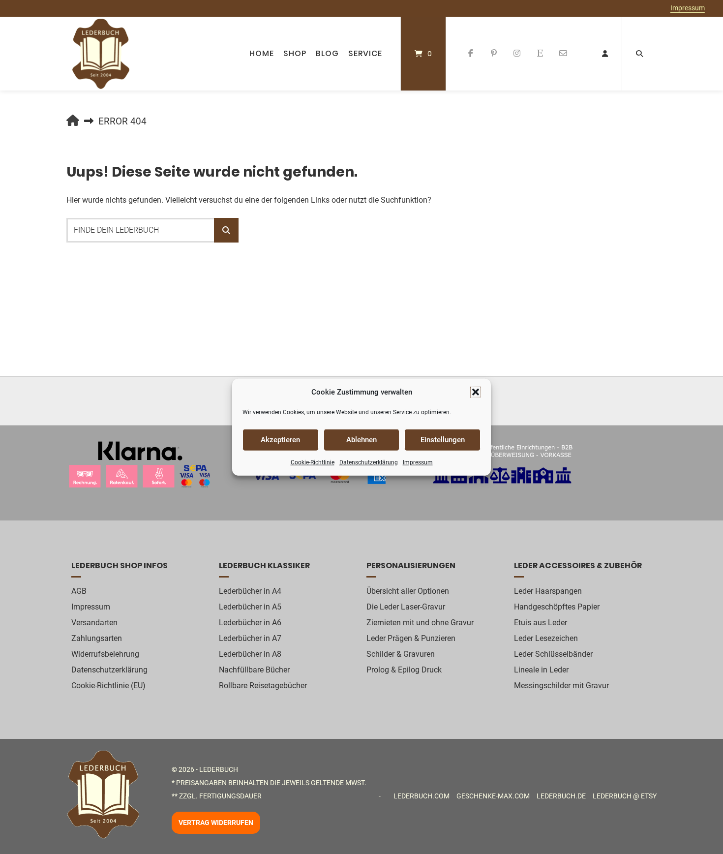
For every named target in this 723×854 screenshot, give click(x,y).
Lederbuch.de (561, 796)
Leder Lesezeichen (546, 638)
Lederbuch (218, 769)
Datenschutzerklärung (368, 461)
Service (365, 53)
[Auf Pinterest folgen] (494, 54)
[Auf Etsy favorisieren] (540, 54)
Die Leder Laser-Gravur (405, 606)
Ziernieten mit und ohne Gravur (420, 622)
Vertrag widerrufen (216, 823)
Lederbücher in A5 (250, 606)
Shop (294, 53)
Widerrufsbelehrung (105, 654)
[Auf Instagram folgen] (517, 54)
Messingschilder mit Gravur (561, 685)
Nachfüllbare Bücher (254, 669)
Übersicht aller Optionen (407, 591)
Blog (327, 53)
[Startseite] (100, 54)
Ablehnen (361, 439)
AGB (79, 591)
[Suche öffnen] (639, 54)
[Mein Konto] (605, 54)
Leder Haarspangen (548, 591)
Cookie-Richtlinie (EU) (108, 685)
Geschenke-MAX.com (493, 796)
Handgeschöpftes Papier (557, 606)
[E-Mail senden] (563, 54)
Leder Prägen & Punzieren (410, 638)
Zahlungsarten (96, 638)
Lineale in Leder (541, 669)
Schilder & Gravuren (400, 654)
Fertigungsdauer (230, 796)
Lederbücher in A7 (250, 638)
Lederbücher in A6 (250, 622)
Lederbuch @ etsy (625, 796)
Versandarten (94, 622)
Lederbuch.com (421, 796)
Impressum (418, 461)
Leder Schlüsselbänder (553, 654)
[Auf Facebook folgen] (471, 54)
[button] (476, 392)
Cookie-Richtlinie (312, 461)
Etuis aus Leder (540, 622)
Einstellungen (443, 439)
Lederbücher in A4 (250, 591)
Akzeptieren (280, 439)
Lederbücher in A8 (250, 654)
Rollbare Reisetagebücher (263, 685)
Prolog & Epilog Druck (404, 669)
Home (261, 53)
